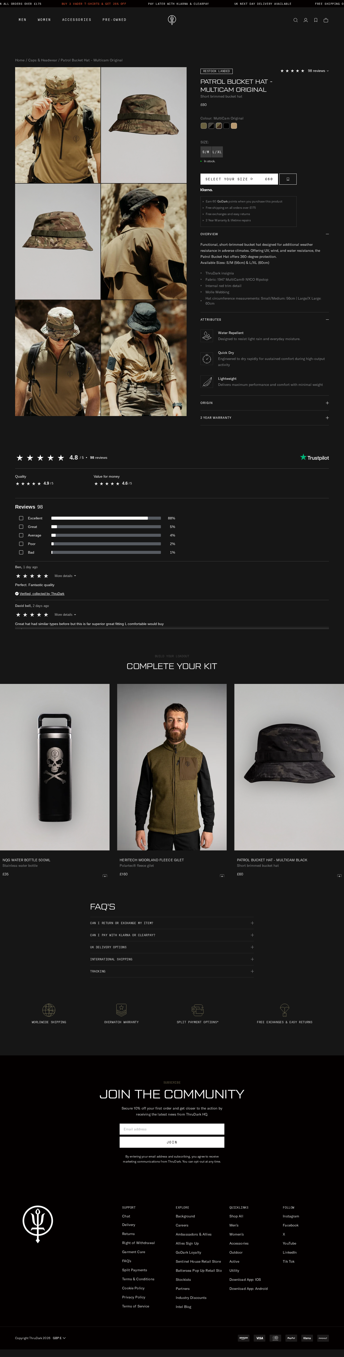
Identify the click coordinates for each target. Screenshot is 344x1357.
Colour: (222, 118)
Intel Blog (183, 1306)
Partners (183, 1288)
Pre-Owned (114, 20)
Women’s (236, 1234)
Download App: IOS (245, 1279)
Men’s (234, 1225)
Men (23, 20)
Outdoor (236, 1252)
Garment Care (133, 1252)
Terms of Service (135, 1306)
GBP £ (57, 1338)
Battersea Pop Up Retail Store (200, 1270)
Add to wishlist (288, 179)
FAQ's (126, 1261)
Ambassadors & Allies (194, 1234)
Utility (234, 1270)
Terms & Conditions (138, 1279)
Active (234, 1261)
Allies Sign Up (187, 1243)
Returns (128, 1233)
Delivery (128, 1224)
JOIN (172, 1142)
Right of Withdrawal (138, 1243)
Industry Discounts (191, 1297)
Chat (126, 1216)
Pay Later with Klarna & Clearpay (178, 4)
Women (44, 20)
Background (185, 1216)
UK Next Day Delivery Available (263, 4)
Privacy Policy (133, 1297)
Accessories (77, 20)
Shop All (236, 1216)
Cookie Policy (133, 1288)
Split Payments (134, 1270)
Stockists (183, 1279)
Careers (182, 1225)
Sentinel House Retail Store (198, 1261)
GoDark (222, 201)
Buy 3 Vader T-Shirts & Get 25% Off (94, 4)
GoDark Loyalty (188, 1252)
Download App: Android (248, 1288)
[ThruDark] (172, 20)
